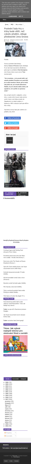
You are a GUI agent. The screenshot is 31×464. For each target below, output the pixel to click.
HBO (27, 39)
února (7, 420)
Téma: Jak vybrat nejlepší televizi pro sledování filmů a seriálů (15, 330)
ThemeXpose (16, 457)
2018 (7, 397)
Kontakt (16, 461)
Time (23, 72)
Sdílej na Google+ (13, 128)
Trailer (5, 309)
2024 (7, 386)
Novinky (12, 41)
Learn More (13, 16)
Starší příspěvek (24, 240)
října (6, 405)
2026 (7, 382)
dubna (7, 416)
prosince (8, 401)
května (7, 414)
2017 (7, 399)
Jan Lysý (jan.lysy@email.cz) (19, 448)
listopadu (8, 403)
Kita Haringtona (22, 70)
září (6, 407)
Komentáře (9, 436)
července (8, 410)
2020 (7, 393)
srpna (7, 409)
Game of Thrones (14, 65)
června (7, 412)
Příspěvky (9, 433)
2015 (7, 426)
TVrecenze (15, 455)
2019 (7, 395)
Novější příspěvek (8, 240)
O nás (11, 461)
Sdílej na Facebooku (14, 118)
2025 (7, 384)
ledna (7, 422)
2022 (7, 390)
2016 (7, 424)
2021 (7, 391)
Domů (5, 461)
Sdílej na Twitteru (13, 123)
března (7, 418)
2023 (7, 388)
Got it (21, 16)
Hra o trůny (6, 41)
